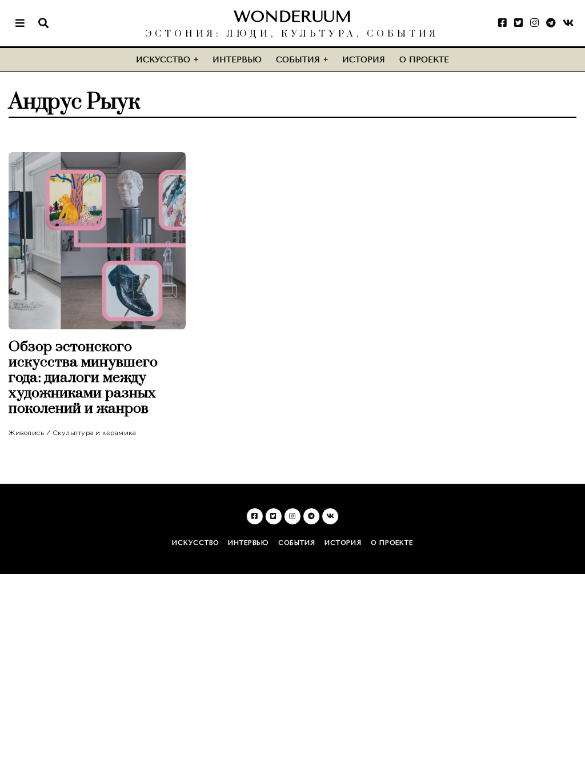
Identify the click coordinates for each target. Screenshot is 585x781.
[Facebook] (502, 23)
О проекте (424, 60)
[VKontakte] (568, 23)
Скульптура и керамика (95, 433)
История (363, 60)
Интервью (237, 60)
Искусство (163, 60)
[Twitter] (518, 23)
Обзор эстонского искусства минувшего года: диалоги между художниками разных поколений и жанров (83, 377)
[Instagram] (534, 23)
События (298, 60)
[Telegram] (550, 23)
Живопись (26, 433)
